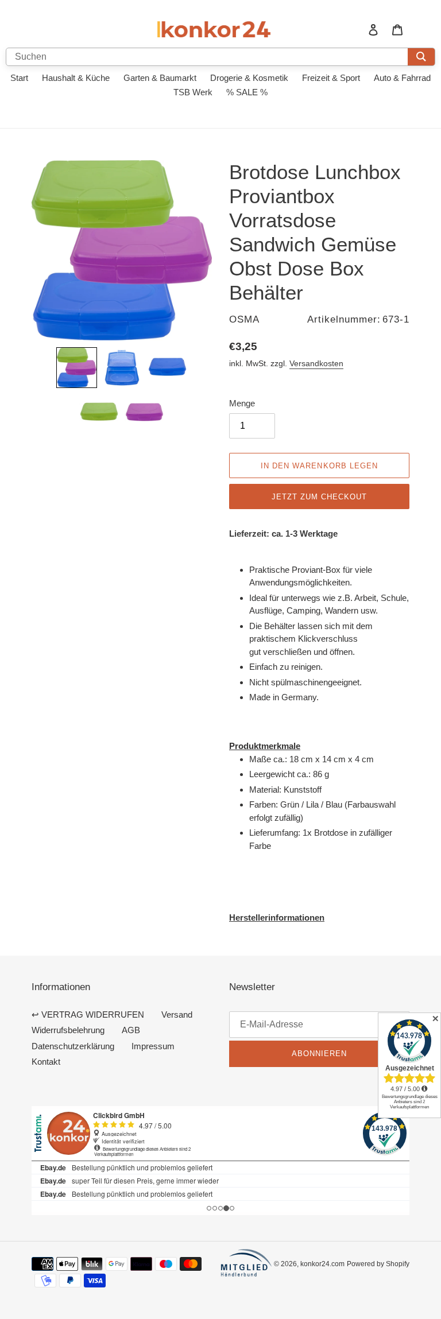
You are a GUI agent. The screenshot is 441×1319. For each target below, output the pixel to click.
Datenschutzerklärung (73, 1046)
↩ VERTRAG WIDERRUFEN (88, 1014)
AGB (131, 1030)
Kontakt (46, 1061)
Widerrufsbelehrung (68, 1030)
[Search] (421, 56)
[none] (76, 367)
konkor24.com (322, 1263)
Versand (176, 1014)
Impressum (153, 1046)
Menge (242, 403)
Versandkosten (316, 363)
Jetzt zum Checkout (320, 496)
